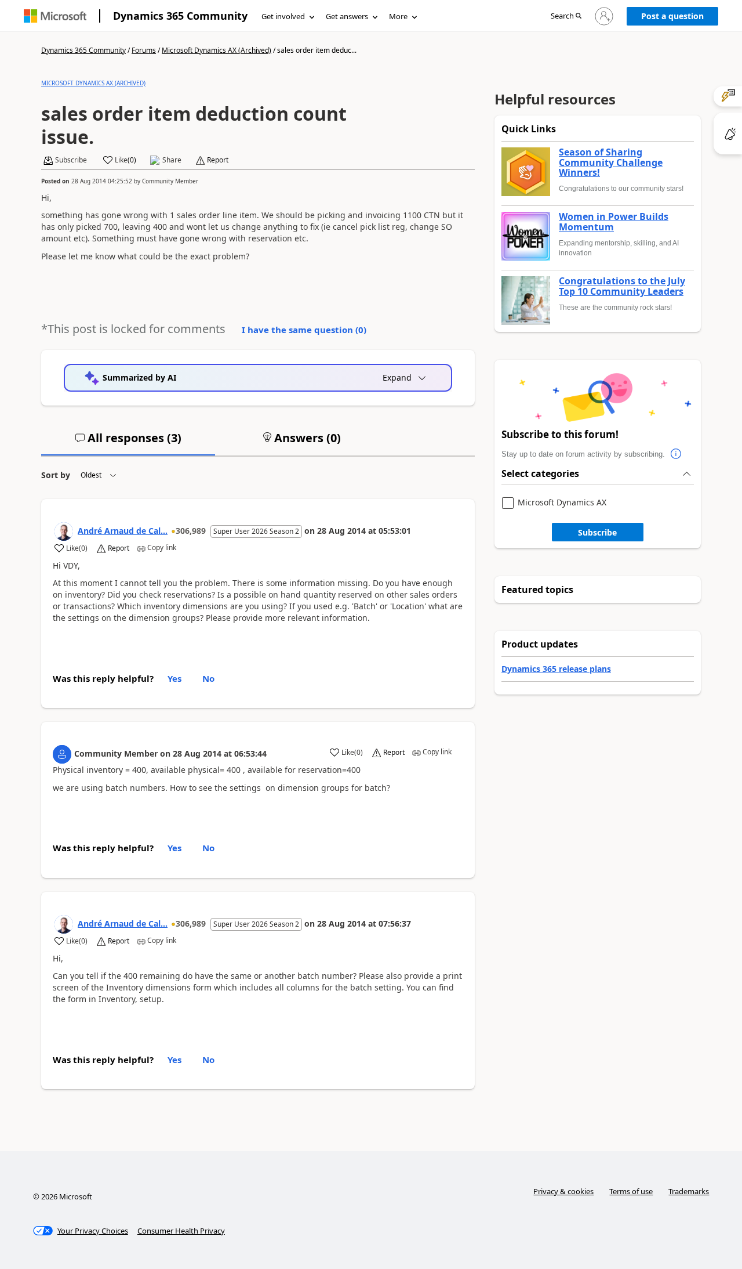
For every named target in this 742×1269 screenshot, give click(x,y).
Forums (144, 50)
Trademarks (688, 1191)
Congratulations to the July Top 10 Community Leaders (622, 286)
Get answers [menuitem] (347, 16)
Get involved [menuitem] (283, 16)
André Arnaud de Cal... (123, 530)
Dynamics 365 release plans (556, 668)
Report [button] (217, 160)
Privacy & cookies (563, 1191)
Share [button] (171, 160)
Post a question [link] (672, 15)
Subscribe (597, 532)
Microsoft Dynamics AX (562, 503)
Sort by (55, 474)
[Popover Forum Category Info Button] (676, 454)
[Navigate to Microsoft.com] (55, 16)
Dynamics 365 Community (180, 16)
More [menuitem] (398, 16)
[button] (566, 16)
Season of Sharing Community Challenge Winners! (611, 162)
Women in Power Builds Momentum (613, 222)
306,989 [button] (191, 530)
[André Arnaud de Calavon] (63, 531)
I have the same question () (304, 329)
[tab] (128, 442)
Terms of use (631, 1191)
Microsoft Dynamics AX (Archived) (216, 50)
